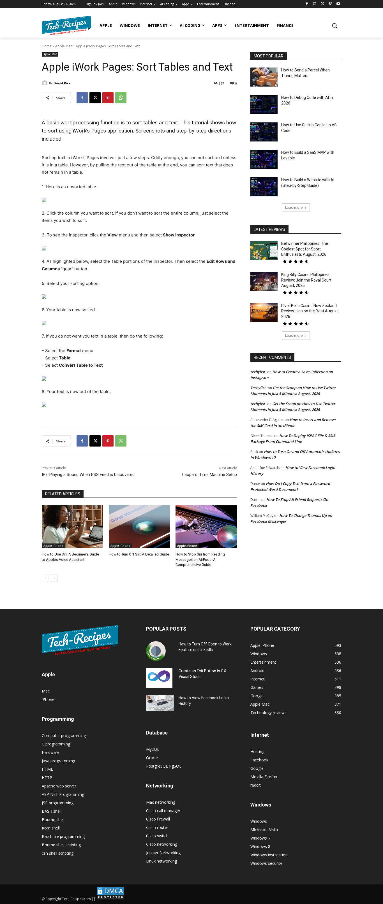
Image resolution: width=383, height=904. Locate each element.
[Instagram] (315, 4)
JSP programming (57, 802)
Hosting (257, 751)
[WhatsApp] (120, 97)
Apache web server (59, 786)
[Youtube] (338, 4)
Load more (294, 207)
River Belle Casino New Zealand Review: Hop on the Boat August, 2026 (310, 311)
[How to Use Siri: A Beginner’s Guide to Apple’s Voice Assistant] (72, 526)
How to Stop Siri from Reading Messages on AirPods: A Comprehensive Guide (200, 559)
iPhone (48, 699)
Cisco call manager (163, 810)
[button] (334, 25)
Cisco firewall (158, 819)
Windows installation (269, 854)
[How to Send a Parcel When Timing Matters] (264, 77)
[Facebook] (307, 4)
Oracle (152, 757)
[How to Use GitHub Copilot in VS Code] (264, 131)
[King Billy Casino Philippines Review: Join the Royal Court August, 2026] (264, 281)
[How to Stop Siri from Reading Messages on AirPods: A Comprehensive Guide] (206, 526)
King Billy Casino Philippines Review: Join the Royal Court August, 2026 (306, 280)
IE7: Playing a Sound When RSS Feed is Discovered (88, 474)
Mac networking (160, 802)
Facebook (259, 760)
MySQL (152, 749)
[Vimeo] (330, 4)
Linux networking (161, 861)
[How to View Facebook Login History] (160, 703)
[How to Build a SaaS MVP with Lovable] (264, 159)
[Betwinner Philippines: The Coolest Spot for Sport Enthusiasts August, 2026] (264, 250)
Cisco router (157, 827)
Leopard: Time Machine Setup (209, 474)
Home (47, 46)
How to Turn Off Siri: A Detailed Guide (139, 554)
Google (257, 768)
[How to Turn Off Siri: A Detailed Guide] (139, 526)
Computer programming (64, 735)
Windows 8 (260, 846)
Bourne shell (53, 819)
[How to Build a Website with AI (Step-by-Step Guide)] (264, 186)
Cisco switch (157, 835)
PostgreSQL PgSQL (163, 766)
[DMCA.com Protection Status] (110, 898)
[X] (322, 4)
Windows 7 (260, 838)
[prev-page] (45, 578)
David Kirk (62, 83)
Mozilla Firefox (263, 776)
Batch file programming (63, 836)
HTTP (47, 777)
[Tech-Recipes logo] (66, 25)
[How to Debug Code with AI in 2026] (264, 104)
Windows (258, 821)
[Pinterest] (108, 97)
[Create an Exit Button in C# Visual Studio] (159, 678)
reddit (255, 785)
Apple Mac (63, 46)
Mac (46, 691)
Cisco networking (161, 844)
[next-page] (54, 578)
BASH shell (51, 811)
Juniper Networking (163, 852)
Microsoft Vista (264, 829)
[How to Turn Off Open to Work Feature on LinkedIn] (156, 651)
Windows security (266, 863)
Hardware (50, 752)
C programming (56, 744)
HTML (47, 769)
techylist (257, 371)
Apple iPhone (53, 546)
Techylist (258, 387)
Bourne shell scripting (61, 844)
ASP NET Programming (63, 794)
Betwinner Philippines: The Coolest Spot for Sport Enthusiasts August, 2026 (304, 249)
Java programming (58, 760)
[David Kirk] (45, 83)
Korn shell (51, 828)
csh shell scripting (57, 853)
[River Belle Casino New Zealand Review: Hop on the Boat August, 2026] (264, 312)
